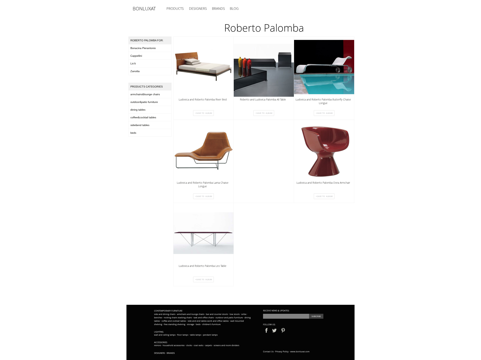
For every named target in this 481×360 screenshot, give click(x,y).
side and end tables (197, 320)
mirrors (158, 345)
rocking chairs (171, 317)
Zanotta (135, 71)
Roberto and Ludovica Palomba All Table (263, 99)
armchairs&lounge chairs (145, 94)
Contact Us (268, 351)
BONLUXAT (144, 8)
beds (133, 132)
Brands (171, 353)
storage (191, 324)
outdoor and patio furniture (229, 317)
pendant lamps (210, 334)
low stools (235, 314)
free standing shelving (175, 324)
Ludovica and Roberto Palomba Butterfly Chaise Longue (323, 101)
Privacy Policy (282, 351)
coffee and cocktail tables (174, 320)
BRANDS (218, 8)
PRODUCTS (175, 8)
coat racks (199, 345)
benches (158, 317)
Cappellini (136, 55)
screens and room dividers (226, 345)
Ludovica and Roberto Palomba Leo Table (202, 266)
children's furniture (211, 324)
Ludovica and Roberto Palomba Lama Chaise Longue (202, 184)
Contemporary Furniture (168, 310)
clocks (189, 345)
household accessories (174, 345)
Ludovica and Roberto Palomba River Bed (203, 99)
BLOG (234, 8)
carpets (209, 345)
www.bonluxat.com (299, 351)
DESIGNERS (198, 8)
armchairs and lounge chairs (191, 314)
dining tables (137, 109)
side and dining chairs (164, 314)
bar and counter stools (217, 314)
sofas (244, 314)
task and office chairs (204, 317)
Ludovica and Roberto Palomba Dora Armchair (323, 182)
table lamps (196, 334)
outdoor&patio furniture (144, 101)
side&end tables (139, 125)
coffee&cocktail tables (143, 117)
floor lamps (183, 334)
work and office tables (218, 320)
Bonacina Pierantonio (143, 48)
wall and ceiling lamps (165, 334)
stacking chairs (185, 317)
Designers (159, 353)
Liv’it (133, 63)
